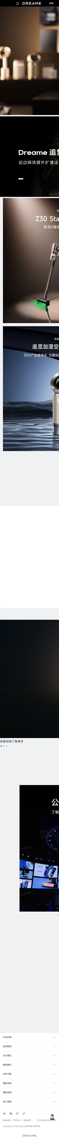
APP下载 (7, 1074)
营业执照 (27, 1120)
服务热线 (7, 1092)
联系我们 (7, 1064)
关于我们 (7, 1055)
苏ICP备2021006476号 (46, 1120)
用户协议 (16, 1120)
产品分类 (7, 1037)
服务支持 (7, 1083)
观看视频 (6, 741)
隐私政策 (6, 1120)
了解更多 (18, 741)
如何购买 (7, 1046)
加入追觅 (7, 1101)
